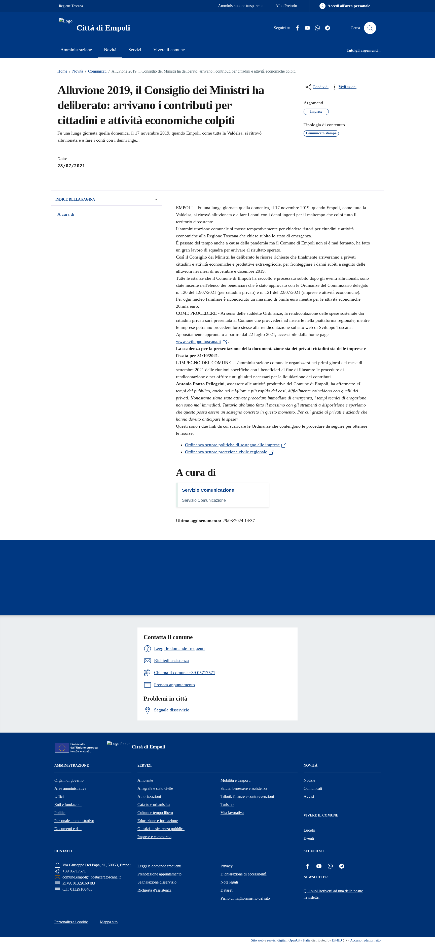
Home (62, 71)
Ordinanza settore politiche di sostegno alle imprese (232, 444)
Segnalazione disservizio (156, 882)
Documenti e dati (68, 829)
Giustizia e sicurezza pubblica (161, 829)
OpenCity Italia (299, 940)
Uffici (59, 796)
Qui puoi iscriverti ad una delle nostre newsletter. (333, 894)
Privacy (227, 866)
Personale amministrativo (74, 821)
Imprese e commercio (154, 837)
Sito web (257, 940)
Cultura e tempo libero (155, 812)
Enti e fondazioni (68, 804)
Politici (59, 812)
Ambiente (145, 780)
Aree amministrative (70, 788)
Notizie (309, 780)
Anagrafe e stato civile (155, 788)
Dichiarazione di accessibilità (244, 874)
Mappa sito (109, 922)
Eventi (309, 838)
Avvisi (309, 796)
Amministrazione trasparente (240, 6)
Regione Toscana (71, 6)
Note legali (229, 882)
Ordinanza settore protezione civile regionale (226, 451)
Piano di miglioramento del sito (245, 898)
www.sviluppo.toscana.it (198, 341)
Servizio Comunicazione (208, 490)
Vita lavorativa (232, 812)
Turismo (227, 804)
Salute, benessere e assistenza (244, 788)
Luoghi (309, 830)
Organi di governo (69, 780)
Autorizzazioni (149, 796)
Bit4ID (337, 940)
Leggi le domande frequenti (159, 866)
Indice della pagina (75, 199)
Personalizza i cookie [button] (71, 922)
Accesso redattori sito (365, 940)
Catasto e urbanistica (153, 804)
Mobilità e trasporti (235, 780)
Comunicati (95, 71)
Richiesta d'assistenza (154, 890)
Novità (76, 71)
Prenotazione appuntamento (159, 874)
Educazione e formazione (157, 821)
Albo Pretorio (286, 6)
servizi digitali (277, 940)
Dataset (226, 890)
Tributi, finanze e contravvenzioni (247, 796)
